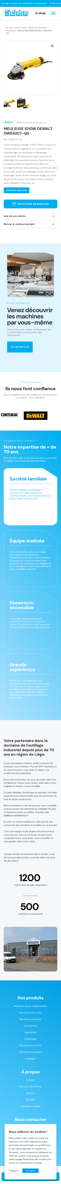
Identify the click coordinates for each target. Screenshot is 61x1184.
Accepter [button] (30, 1170)
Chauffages (30, 1038)
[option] (22, 416)
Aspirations (30, 1032)
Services (30, 1093)
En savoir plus (20, 346)
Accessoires (30, 1025)
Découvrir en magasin (33, 204)
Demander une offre (16, 190)
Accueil (9, 27)
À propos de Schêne (30, 1086)
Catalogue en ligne (30, 1106)
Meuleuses (11, 30)
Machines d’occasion (30, 1052)
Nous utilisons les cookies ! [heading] (28, 1132)
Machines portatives (38, 27)
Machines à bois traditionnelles (30, 1006)
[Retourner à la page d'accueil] (17, 13)
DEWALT (8, 122)
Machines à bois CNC (30, 1012)
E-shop (41, 13)
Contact (30, 1080)
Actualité (30, 1099)
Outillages (30, 1058)
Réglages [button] (13, 1170)
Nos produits (21, 27)
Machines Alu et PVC (31, 1045)
